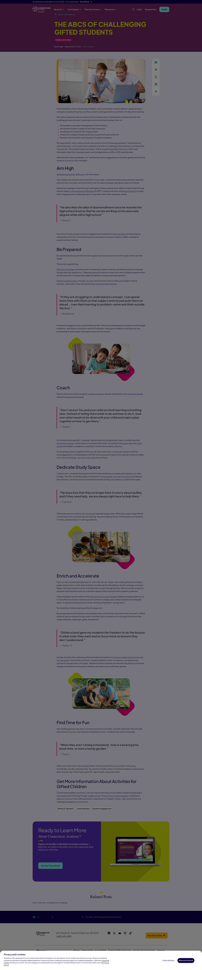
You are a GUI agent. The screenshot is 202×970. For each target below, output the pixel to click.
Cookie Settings (168, 960)
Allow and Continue (186, 960)
